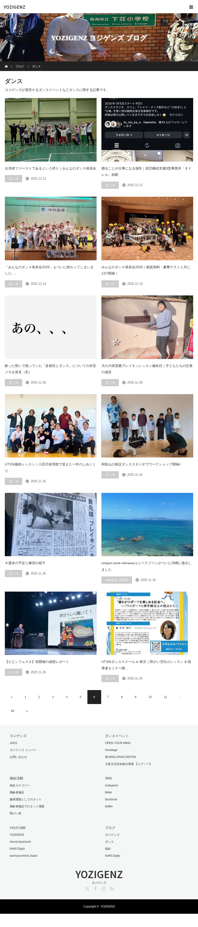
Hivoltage (111, 750)
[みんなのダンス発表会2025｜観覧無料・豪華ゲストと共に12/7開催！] (147, 228)
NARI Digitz (17, 848)
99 (12, 711)
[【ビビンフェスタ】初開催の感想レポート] (51, 623)
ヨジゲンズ (112, 834)
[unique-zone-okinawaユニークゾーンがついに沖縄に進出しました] (147, 524)
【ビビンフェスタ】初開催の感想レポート (37, 662)
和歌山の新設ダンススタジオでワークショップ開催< (141, 464)
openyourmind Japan (24, 855)
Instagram (103, 887)
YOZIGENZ (14, 7)
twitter (109, 806)
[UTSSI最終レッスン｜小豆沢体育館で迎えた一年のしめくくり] (51, 426)
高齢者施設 (17, 792)
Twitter (86, 887)
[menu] (191, 6)
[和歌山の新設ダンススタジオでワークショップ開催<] (147, 426)
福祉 (108, 848)
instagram (111, 785)
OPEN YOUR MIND (118, 743)
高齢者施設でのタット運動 (27, 806)
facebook (111, 799)
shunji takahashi (20, 841)
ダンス (13, 179)
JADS (13, 743)
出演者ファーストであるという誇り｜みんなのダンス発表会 (50, 168)
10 (150, 697)
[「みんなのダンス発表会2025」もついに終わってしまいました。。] (51, 228)
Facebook (95, 887)
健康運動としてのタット (26, 799)
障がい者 (15, 813)
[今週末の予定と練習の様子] (51, 524)
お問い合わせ (18, 757)
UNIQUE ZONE (116, 580)
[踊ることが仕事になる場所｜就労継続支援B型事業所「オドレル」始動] (147, 130)
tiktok (108, 792)
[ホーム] (6, 63)
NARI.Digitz (112, 855)
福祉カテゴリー (20, 785)
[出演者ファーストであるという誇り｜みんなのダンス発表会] (51, 130)
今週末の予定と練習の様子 (25, 563)
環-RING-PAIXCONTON (120, 757)
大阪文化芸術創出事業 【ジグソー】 (128, 764)
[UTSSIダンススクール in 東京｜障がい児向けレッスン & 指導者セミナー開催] (147, 623)
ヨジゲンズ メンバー (23, 750)
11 (165, 697)
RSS (111, 887)
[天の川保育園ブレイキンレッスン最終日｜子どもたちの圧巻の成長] (147, 327)
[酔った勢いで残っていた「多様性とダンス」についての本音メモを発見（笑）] (51, 327)
